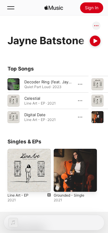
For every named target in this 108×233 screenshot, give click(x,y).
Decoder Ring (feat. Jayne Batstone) (58, 81)
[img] (53, 7)
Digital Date (35, 114)
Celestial (32, 98)
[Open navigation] (10, 7)
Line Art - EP (18, 195)
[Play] (95, 41)
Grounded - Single (69, 195)
